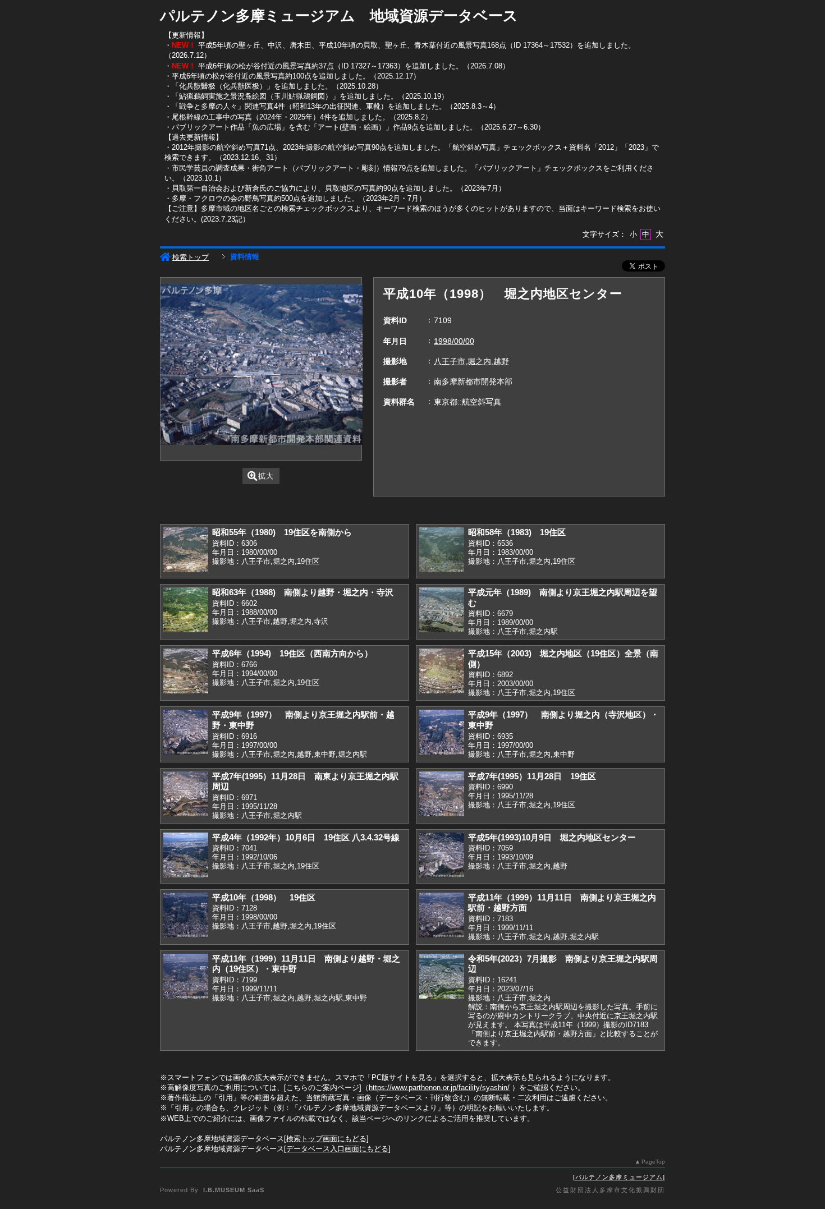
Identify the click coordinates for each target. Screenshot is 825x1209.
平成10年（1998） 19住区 (263, 897)
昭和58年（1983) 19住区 (517, 532)
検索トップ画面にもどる (326, 1138)
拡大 (266, 476)
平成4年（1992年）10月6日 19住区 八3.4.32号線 (306, 837)
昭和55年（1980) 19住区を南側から (282, 532)
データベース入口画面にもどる (337, 1148)
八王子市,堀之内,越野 (471, 361)
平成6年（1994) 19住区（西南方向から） (292, 653)
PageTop (653, 1162)
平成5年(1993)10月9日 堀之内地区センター (552, 837)
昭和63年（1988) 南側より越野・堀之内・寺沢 (302, 592)
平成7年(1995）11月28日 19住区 (532, 776)
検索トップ (190, 257)
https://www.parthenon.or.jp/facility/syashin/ (439, 1087)
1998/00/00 (454, 341)
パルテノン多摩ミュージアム (619, 1177)
